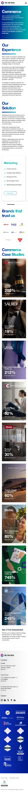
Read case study (9, 293)
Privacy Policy (4, 778)
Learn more (10, 193)
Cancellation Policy (14, 778)
